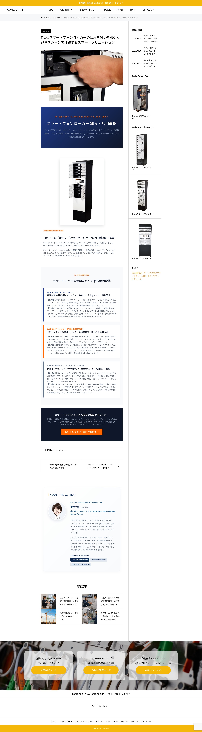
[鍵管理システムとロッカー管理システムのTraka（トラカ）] (16, 10)
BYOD (49, 450)
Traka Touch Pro (66, 10)
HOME (50, 10)
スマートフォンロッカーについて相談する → (81, 432)
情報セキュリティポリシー (141, 721)
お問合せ (133, 10)
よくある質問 (148, 10)
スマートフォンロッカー (59, 450)
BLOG (108, 721)
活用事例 (46, 31)
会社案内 (120, 10)
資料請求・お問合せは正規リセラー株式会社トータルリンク (101, 3)
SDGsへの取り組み (121, 721)
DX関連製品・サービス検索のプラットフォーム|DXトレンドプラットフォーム (146, 276)
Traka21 (107, 10)
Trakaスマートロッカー (88, 10)
